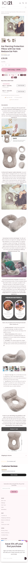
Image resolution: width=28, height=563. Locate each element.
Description (14, 105)
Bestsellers (3, 509)
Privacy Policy (4, 530)
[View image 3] (14, 40)
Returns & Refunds (5, 520)
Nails (2, 507)
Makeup (3, 502)
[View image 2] (9, 40)
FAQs (2, 522)
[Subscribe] (26, 558)
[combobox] (14, 7)
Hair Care (3, 505)
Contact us (4, 515)
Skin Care (3, 500)
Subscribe (14, 491)
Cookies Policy (4, 535)
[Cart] (23, 3)
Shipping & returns (14, 456)
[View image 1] (3, 40)
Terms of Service (5, 532)
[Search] (25, 7)
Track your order (5, 524)
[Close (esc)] (26, 541)
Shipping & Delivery (5, 517)
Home (2, 12)
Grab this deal (21, 85)
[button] (14, 54)
